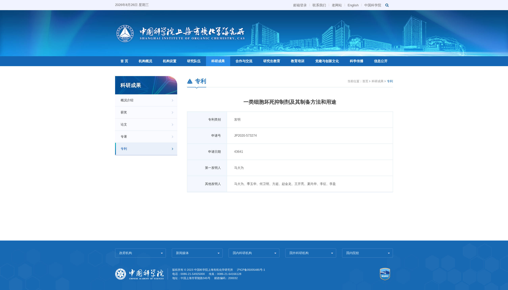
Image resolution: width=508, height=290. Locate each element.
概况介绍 (127, 100)
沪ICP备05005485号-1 (251, 269)
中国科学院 (372, 5)
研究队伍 (194, 61)
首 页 (124, 61)
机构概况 (145, 61)
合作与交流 (244, 61)
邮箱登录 (300, 5)
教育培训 (297, 61)
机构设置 (169, 61)
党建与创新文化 (327, 61)
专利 (124, 148)
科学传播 (356, 61)
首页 (365, 81)
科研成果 (218, 61)
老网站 (337, 5)
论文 (124, 124)
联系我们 (319, 5)
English (353, 5)
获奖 (124, 112)
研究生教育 (271, 61)
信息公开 (381, 61)
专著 (124, 136)
